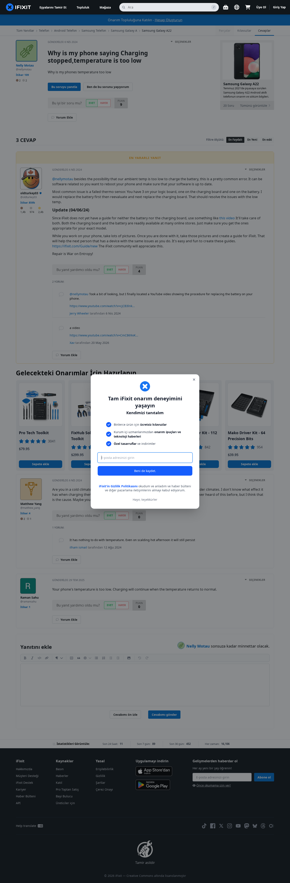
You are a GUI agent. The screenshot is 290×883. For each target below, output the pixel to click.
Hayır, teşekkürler (145, 499)
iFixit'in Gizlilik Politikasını (118, 486)
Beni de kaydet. (145, 471)
